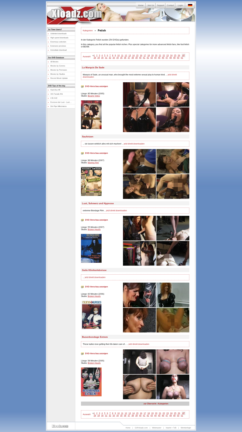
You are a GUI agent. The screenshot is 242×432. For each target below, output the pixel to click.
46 (163, 58)
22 (164, 55)
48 (170, 58)
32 (110, 58)
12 (126, 55)
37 (129, 58)
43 (151, 58)
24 (171, 55)
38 (133, 58)
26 (179, 55)
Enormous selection (58, 42)
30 (102, 58)
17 (145, 55)
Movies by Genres (57, 66)
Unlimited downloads (58, 34)
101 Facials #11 (56, 94)
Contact (170, 5)
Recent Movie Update (59, 78)
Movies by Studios (57, 74)
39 (136, 58)
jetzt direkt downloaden (134, 144)
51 (182, 58)
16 (141, 55)
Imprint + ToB (171, 428)
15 (137, 55)
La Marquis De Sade (93, 67)
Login (180, 5)
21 (160, 55)
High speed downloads (59, 38)
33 (114, 58)
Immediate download (58, 50)
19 (152, 55)
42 (148, 58)
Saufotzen (87, 136)
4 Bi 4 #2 (53, 98)
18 (149, 55)
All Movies (54, 62)
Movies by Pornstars (58, 70)
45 (159, 58)
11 (122, 55)
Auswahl (87, 56)
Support (160, 5)
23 (167, 55)
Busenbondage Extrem (95, 337)
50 (178, 58)
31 (106, 58)
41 (144, 58)
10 (118, 55)
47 (167, 58)
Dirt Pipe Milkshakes (58, 106)
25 (175, 55)
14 (133, 55)
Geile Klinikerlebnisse (94, 270)
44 (155, 58)
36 (125, 58)
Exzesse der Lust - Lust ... (61, 102)
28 (95, 58)
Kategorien (88, 30)
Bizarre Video (94, 96)
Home (141, 5)
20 (156, 55)
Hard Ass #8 (55, 90)
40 (140, 58)
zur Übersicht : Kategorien (156, 404)
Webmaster (156, 428)
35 (121, 58)
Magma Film (93, 163)
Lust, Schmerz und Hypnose (98, 203)
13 (130, 55)
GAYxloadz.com (141, 428)
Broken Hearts (94, 229)
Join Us (150, 5)
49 (174, 58)
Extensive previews (58, 46)
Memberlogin (186, 428)
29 (98, 58)
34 (117, 58)
